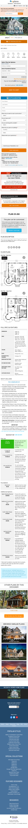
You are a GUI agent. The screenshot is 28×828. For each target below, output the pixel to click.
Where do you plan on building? (10, 127)
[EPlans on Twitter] (14, 717)
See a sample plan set (14, 382)
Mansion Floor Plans (14, 772)
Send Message (14, 150)
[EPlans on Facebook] (11, 717)
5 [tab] (18, 36)
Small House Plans (14, 774)
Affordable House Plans (14, 759)
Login (24, 5)
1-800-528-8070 (17, 3)
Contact (14, 726)
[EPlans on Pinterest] (16, 717)
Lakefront (14, 770)
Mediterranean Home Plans (14, 744)
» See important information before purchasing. (12, 431)
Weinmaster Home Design (14, 794)
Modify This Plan (14, 230)
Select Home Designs (14, 788)
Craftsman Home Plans (14, 742)
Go (17, 707)
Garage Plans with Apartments (14, 769)
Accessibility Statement (22, 823)
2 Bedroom (14, 763)
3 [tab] (14, 36)
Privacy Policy (20, 11)
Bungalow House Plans (14, 736)
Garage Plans (14, 767)
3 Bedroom (14, 764)
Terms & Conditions (11, 11)
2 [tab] (12, 36)
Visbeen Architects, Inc (14, 792)
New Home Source (14, 803)
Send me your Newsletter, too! (10, 146)
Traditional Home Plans (14, 748)
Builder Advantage (14, 805)
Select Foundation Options (8, 68)
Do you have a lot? (6, 118)
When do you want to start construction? (12, 113)
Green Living (14, 784)
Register (20, 5)
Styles (7, 724)
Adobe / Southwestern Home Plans (14, 734)
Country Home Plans (14, 741)
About (25, 724)
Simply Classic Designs (14, 789)
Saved (16, 5)
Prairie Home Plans (14, 745)
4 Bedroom (14, 766)
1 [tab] (9, 36)
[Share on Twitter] (16, 247)
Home (2, 45)
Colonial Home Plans (14, 739)
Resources (12, 724)
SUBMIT (20, 13)
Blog (18, 724)
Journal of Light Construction (14, 808)
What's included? (5, 63)
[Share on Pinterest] (19, 247)
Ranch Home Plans (14, 747)
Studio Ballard (14, 791)
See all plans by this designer (14, 616)
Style (5, 45)
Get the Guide (14, 205)
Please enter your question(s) (9, 135)
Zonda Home (14, 810)
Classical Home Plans (14, 738)
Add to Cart (14, 90)
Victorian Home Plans (12, 45)
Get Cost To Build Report (14, 187)
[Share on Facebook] (14, 247)
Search (2, 724)
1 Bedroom (14, 761)
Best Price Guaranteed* (20, 79)
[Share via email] (8, 247)
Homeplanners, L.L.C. (14, 786)
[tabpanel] (14, 26)
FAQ (22, 724)
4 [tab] (16, 36)
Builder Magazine (14, 806)
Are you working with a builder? (9, 123)
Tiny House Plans (14, 775)
